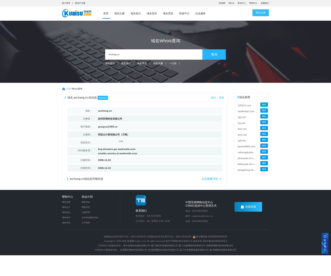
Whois (231, 3)
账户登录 (66, 3)
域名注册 (119, 13)
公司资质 (86, 222)
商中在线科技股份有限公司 (136, 245)
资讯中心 (242, 3)
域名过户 (66, 207)
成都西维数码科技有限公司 (219, 245)
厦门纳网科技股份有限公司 (222, 250)
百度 (221, 97)
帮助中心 (253, 3)
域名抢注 (136, 13)
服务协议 (86, 202)
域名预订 (126, 63)
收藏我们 (265, 3)
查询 (214, 54)
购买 (264, 104)
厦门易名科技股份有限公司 (165, 245)
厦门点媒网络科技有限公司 (192, 245)
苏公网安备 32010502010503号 (211, 236)
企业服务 (200, 13)
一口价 (173, 63)
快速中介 (184, 13)
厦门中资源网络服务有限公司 (194, 250)
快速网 (222, 3)
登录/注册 (260, 12)
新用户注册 (80, 3)
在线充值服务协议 (90, 217)
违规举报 (250, 206)
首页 (105, 13)
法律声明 (86, 212)
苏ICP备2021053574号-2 (215, 241)
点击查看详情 (209, 178)
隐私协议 (86, 207)
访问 (213, 97)
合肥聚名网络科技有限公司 (133, 250)
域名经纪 (103, 98)
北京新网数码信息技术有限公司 (163, 250)
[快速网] (77, 14)
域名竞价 (152, 13)
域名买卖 (168, 13)
